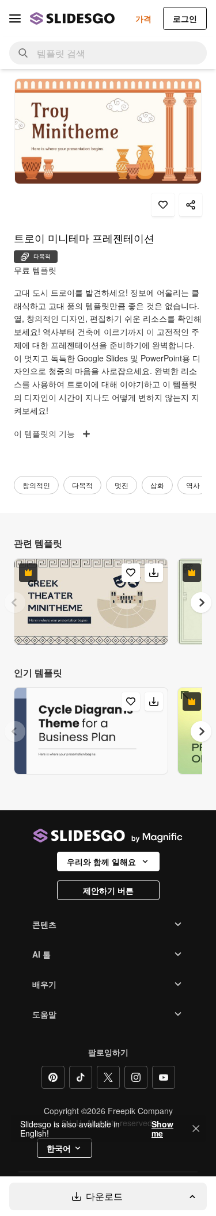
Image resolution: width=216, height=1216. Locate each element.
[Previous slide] (15, 602)
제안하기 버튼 (108, 890)
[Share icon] (190, 204)
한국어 (59, 1148)
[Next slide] (201, 602)
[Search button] (23, 52)
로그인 (185, 18)
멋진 (121, 485)
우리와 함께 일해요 (101, 861)
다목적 (82, 485)
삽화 (157, 485)
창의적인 (36, 485)
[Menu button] (15, 18)
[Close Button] (196, 1128)
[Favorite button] (163, 204)
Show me (162, 1128)
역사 (193, 485)
